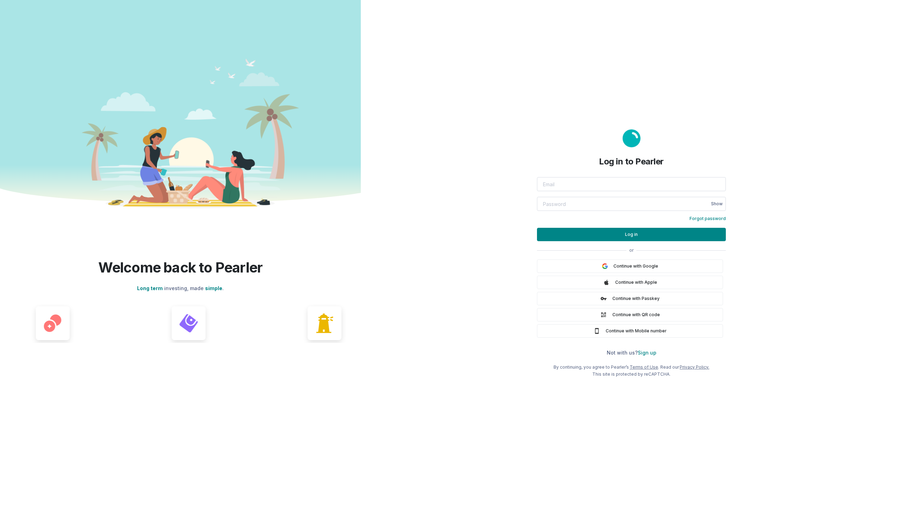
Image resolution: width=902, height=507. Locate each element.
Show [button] (717, 203)
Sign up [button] (647, 353)
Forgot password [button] (708, 218)
